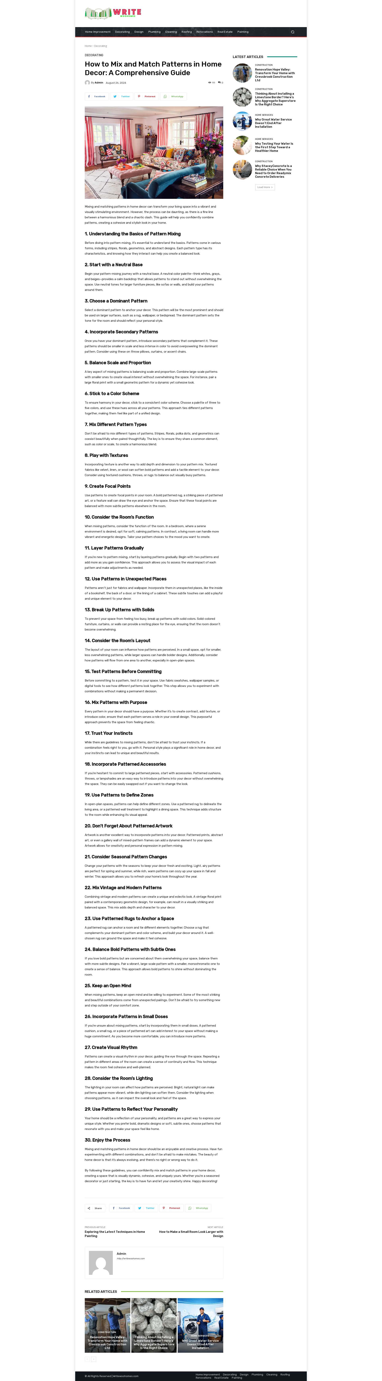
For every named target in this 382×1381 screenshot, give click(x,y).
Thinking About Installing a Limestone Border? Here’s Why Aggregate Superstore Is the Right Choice (154, 1342)
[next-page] (93, 1359)
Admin (99, 82)
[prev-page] (87, 1359)
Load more (263, 187)
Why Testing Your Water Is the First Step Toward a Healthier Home (274, 147)
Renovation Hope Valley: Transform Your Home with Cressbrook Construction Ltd (107, 1342)
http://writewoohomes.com (131, 1258)
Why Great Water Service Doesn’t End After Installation (200, 1344)
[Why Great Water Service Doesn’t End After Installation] (200, 1325)
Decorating (100, 46)
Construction (107, 1332)
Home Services (200, 1336)
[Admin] (88, 82)
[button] (292, 31)
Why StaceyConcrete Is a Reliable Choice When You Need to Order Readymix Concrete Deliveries (273, 171)
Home (88, 46)
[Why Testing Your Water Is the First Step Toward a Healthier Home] (242, 145)
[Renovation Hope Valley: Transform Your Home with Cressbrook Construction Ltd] (107, 1325)
